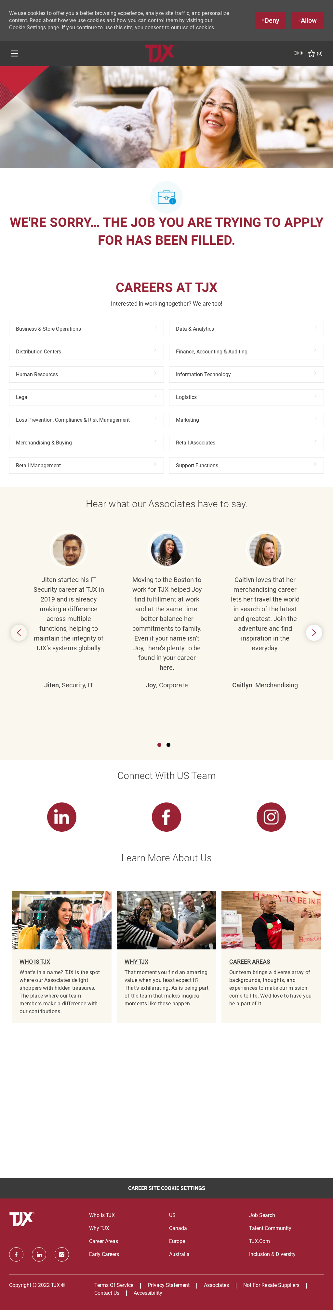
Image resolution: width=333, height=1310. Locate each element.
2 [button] (168, 745)
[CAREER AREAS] (271, 957)
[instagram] (62, 1254)
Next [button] (314, 633)
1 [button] (159, 745)
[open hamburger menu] (14, 53)
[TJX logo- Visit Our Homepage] (22, 1219)
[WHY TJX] (166, 957)
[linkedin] (39, 1254)
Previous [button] (19, 633)
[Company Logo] (161, 53)
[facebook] (16, 1254)
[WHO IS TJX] (61, 957)
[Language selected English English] (299, 53)
